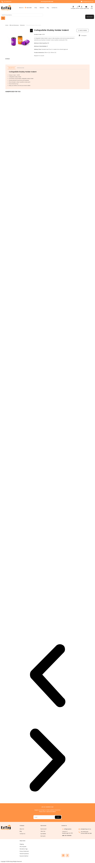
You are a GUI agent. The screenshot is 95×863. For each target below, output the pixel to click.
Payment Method (24, 856)
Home (6, 25)
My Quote (43, 836)
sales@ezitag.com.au (86, 829)
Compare (73, 8)
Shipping (22, 844)
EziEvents (42, 7)
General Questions (24, 853)
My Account (90, 16)
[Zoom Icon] (31, 30)
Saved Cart (86, 8)
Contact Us (54, 7)
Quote (81, 8)
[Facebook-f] (67, 855)
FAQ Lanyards (23, 846)
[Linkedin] (63, 855)
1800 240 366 (88, 833)
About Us (21, 7)
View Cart (43, 831)
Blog (48, 7)
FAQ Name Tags (23, 849)
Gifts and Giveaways (14, 25)
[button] (83, 30)
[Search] (3, 18)
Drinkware (22, 25)
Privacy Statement (24, 851)
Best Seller (29, 7)
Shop (35, 7)
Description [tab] (12, 67)
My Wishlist (43, 833)
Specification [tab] (20, 67)
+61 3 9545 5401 (84, 831)
